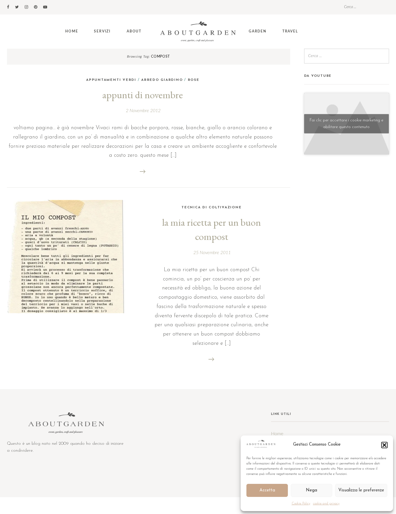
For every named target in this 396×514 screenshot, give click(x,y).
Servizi (102, 31)
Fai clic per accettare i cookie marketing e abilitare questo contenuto (346, 123)
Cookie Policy (301, 503)
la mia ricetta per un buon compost (211, 229)
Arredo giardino (162, 80)
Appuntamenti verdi (111, 80)
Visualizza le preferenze (361, 490)
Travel (290, 31)
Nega (311, 490)
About (134, 31)
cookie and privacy (326, 503)
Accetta (267, 490)
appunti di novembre (142, 94)
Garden (257, 31)
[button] (384, 445)
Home (71, 31)
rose (193, 80)
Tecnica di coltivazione (211, 207)
